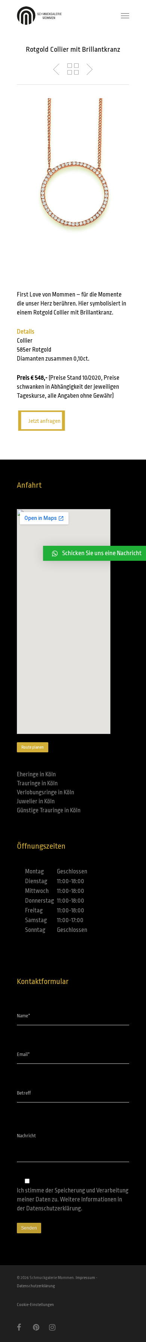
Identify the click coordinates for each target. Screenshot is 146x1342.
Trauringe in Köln (37, 783)
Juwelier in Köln (36, 801)
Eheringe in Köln (36, 774)
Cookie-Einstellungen (35, 1304)
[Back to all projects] (73, 69)
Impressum (85, 1277)
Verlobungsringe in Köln (45, 792)
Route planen (32, 747)
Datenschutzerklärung (53, 1208)
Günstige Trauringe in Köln (48, 810)
